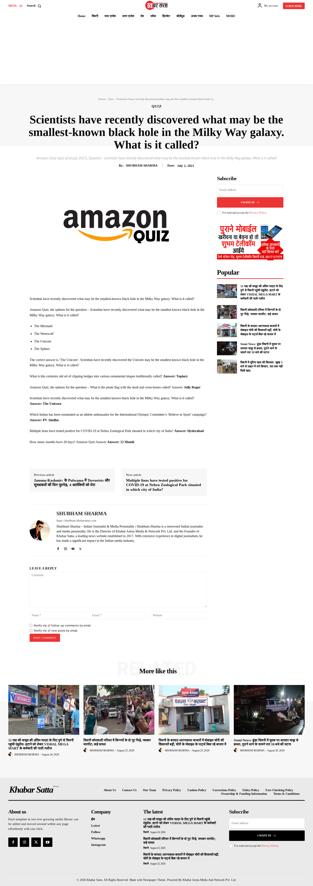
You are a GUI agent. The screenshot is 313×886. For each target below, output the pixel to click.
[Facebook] (106, 285)
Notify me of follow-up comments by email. (62, 625)
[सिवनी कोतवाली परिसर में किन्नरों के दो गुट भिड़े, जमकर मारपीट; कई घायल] (227, 312)
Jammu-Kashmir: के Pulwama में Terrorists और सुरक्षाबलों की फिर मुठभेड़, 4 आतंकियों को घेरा (72, 482)
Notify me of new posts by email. (56, 630)
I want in (247, 202)
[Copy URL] (155, 285)
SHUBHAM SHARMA (142, 165)
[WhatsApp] (135, 285)
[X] (116, 285)
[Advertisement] (156, 52)
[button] (35, 5)
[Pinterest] (126, 285)
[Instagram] (65, 547)
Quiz (111, 99)
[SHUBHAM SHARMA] (40, 530)
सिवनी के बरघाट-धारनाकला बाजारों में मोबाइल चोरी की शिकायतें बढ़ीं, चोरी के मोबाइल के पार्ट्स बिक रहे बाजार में (260, 330)
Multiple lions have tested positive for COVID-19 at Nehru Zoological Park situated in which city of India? (163, 485)
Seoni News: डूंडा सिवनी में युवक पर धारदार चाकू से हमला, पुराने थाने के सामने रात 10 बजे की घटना (260, 348)
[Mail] (73, 547)
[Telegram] (145, 285)
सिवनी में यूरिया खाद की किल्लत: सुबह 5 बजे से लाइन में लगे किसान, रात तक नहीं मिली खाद (261, 366)
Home (102, 99)
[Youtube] (47, 842)
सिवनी (146, 832)
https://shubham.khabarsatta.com (76, 520)
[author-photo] (11, 754)
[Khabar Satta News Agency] (157, 5)
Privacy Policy (258, 212)
